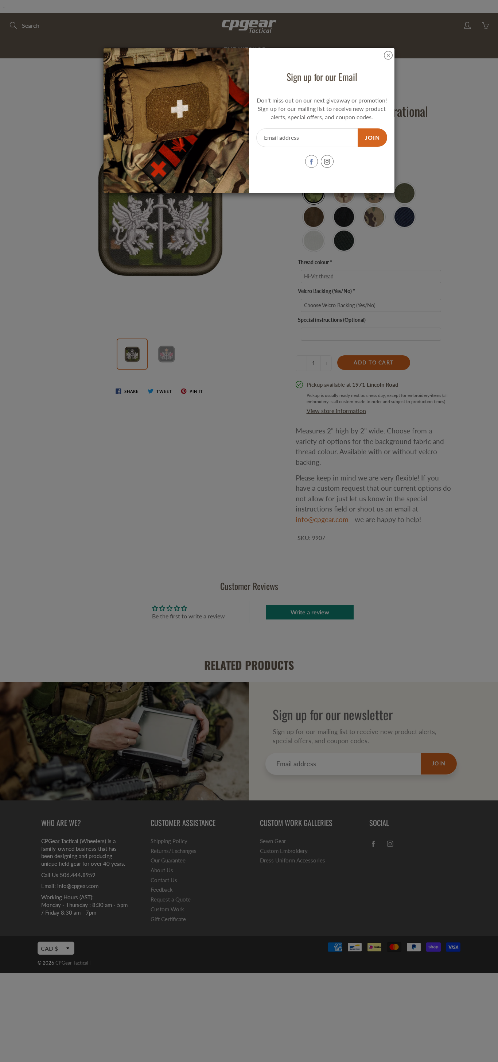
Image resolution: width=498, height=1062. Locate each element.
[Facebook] (311, 161)
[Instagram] (327, 161)
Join (372, 137)
